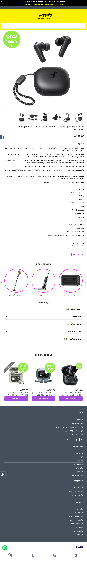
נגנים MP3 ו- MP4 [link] (75, 516)
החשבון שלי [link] (77, 488)
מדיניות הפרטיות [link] (76, 464)
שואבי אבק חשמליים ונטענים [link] (16, 295)
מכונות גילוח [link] (77, 531)
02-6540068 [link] (76, 435)
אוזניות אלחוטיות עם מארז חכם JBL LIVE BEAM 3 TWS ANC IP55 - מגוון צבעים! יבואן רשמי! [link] (43, 395)
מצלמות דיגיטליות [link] (75, 520)
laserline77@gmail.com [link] (72, 431)
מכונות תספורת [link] (76, 535)
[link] (76, 556)
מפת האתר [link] (77, 457)
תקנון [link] (79, 461)
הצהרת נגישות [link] (76, 423)
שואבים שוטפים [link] (43, 295)
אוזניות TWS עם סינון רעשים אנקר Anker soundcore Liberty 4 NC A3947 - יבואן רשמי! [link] (71, 395)
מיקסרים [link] (78, 509)
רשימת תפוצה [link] (76, 495)
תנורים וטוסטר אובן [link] (70, 295)
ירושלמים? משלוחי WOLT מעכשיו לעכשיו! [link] (68, 427)
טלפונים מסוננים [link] (76, 524)
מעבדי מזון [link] (78, 513)
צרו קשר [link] (78, 453)
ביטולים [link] (78, 468)
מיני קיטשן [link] (77, 527)
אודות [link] (79, 420)
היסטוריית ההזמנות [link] (75, 491)
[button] (79, 117)
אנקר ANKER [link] (76, 243)
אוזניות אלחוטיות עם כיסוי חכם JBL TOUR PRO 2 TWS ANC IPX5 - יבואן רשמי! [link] (17, 395)
